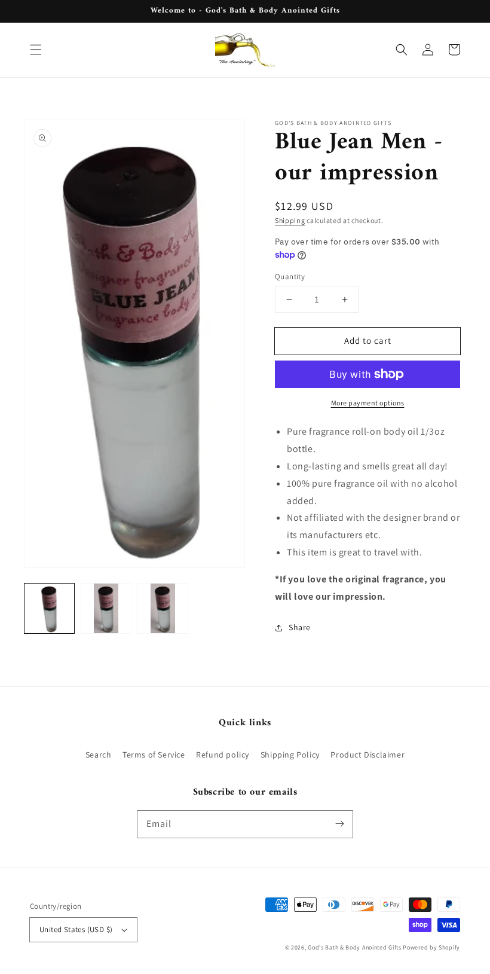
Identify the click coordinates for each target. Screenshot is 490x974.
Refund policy (222, 754)
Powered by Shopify (431, 947)
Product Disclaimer (367, 754)
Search (98, 754)
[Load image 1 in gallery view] (49, 608)
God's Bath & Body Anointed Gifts (354, 947)
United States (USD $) (75, 929)
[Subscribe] (339, 824)
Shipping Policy (290, 754)
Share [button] (300, 627)
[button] (36, 49)
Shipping (290, 220)
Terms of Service (153, 754)
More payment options (368, 402)
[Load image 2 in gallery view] (106, 608)
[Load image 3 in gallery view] (162, 608)
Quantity (290, 276)
